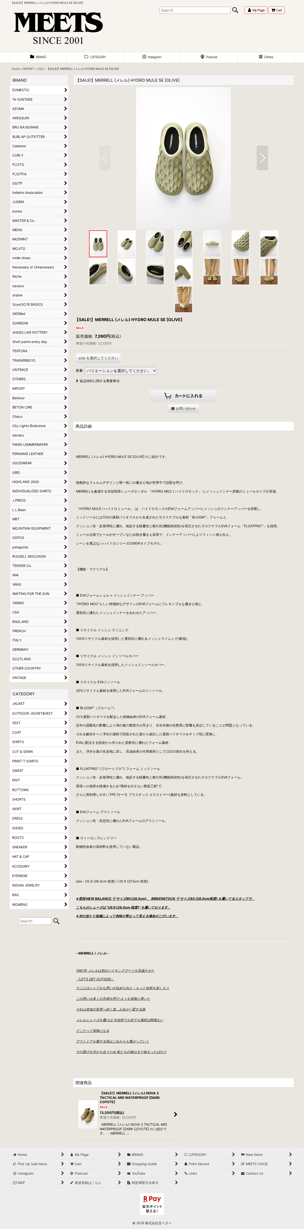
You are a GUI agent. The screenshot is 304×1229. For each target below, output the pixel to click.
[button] (266, 57)
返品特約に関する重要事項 (99, 381)
